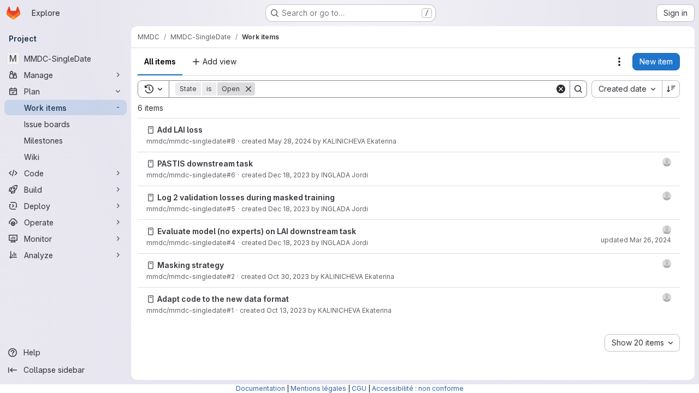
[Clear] (560, 89)
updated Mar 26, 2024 (636, 240)
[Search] (578, 89)
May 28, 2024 (289, 141)
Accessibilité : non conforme (418, 388)
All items (160, 61)
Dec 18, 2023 (289, 175)
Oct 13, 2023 (286, 310)
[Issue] (150, 130)
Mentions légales (318, 388)
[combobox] (626, 89)
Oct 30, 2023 (288, 276)
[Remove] (248, 89)
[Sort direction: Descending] (671, 89)
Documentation (260, 388)
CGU (359, 388)
